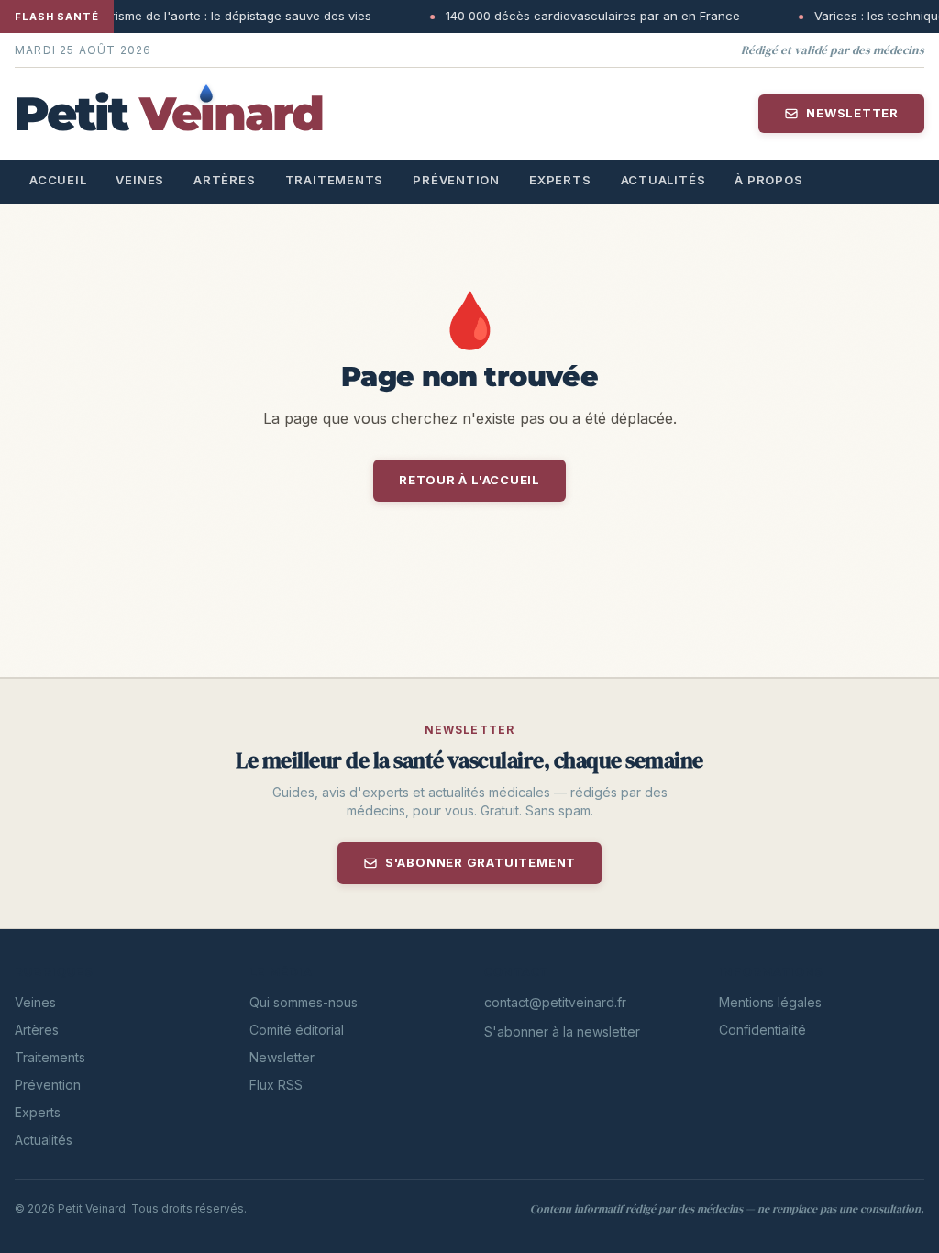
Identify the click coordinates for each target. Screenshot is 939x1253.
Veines (140, 179)
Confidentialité (762, 1029)
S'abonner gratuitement (480, 862)
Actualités (663, 179)
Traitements (334, 179)
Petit (169, 113)
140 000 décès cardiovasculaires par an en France (549, 15)
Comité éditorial (296, 1029)
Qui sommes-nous (303, 1002)
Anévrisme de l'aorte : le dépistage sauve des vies (182, 15)
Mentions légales (770, 1002)
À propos (768, 179)
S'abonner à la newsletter (562, 1031)
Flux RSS (276, 1084)
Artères (224, 179)
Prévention (456, 179)
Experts (560, 179)
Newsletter (852, 112)
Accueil (57, 179)
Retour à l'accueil (469, 479)
